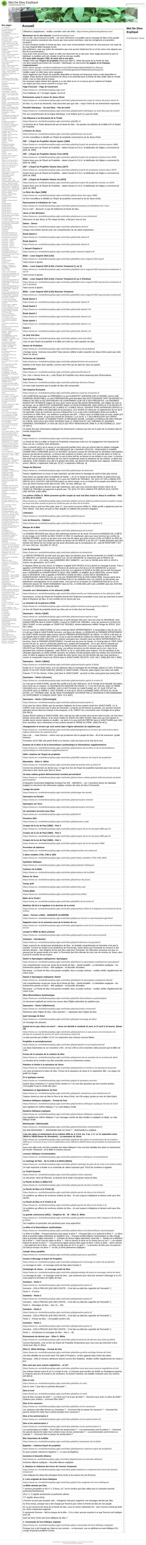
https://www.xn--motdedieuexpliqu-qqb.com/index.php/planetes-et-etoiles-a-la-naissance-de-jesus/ (69, 1068)
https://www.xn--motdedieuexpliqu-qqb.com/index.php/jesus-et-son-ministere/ (60, 216)
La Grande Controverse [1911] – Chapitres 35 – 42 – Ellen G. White (11, 331)
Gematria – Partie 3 (8, 244)
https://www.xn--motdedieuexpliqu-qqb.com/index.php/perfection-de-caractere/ (60, 361)
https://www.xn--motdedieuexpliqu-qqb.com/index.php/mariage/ (53, 438)
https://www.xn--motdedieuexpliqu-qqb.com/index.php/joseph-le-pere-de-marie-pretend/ (64, 935)
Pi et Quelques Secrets (9, 505)
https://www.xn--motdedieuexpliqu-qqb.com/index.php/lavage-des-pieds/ (57, 792)
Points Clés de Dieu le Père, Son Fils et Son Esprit (11, 515)
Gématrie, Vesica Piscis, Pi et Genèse (11, 248)
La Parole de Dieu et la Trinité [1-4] (9, 352)
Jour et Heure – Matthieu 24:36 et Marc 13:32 (10, 305)
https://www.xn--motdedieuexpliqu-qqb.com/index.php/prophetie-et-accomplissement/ (64, 1045)
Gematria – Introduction (9, 239)
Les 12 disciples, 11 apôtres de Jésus (11, 409)
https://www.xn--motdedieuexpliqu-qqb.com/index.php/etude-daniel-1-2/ (57, 324)
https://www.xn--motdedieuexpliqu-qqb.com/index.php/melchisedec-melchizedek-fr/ (62, 1127)
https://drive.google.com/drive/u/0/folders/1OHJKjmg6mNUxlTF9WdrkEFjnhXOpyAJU (63, 70)
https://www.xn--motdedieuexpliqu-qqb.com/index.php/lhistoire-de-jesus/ (57, 134)
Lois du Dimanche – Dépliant (11, 453)
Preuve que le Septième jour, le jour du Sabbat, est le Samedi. (11, 527)
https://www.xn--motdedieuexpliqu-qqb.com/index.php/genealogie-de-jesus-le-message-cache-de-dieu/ (71, 1272)
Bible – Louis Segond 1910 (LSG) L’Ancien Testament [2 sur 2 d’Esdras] (11, 104)
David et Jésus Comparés (10, 155)
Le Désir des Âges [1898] (10, 383)
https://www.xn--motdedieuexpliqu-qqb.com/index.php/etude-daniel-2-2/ (57, 316)
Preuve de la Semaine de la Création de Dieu (11, 523)
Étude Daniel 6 (7, 212)
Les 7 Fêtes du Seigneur (10, 412)
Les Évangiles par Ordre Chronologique (10, 421)
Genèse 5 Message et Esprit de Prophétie (11, 254)
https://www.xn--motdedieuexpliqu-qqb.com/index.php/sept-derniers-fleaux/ (59, 382)
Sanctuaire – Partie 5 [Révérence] (9, 579)
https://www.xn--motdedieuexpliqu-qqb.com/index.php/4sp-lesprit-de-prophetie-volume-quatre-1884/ (70, 144)
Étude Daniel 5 (7, 210)
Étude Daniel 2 (7, 205)
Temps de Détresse (8, 602)
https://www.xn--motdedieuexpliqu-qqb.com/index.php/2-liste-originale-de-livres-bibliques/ (66, 1482)
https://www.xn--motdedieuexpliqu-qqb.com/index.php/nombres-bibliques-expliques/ (63, 1114)
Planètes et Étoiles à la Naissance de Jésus (9, 508)
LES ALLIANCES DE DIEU (10, 418)
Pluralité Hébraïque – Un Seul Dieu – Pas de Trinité (10, 512)
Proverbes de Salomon (9, 543)
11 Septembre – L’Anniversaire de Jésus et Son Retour (10, 34)
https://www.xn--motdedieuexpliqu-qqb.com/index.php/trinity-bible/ (55, 894)
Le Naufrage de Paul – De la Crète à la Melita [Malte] (11, 388)
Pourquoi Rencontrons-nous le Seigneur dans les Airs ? (11, 520)
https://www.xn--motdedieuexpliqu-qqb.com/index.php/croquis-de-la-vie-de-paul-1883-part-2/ (67, 836)
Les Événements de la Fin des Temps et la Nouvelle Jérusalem (10, 425)
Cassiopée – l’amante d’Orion (9, 112)
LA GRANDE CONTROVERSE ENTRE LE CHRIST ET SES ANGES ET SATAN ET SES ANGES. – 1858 (11, 337)
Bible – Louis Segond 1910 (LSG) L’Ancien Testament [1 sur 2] (11, 99)
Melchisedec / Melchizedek (11, 460)
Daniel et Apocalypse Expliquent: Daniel (9, 144)
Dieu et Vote (6, 170)
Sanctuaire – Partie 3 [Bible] (11, 575)
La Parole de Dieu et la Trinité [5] (9, 355)
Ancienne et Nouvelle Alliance (9, 84)
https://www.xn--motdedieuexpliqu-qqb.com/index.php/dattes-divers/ (55, 227)
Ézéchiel (5, 231)
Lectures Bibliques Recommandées (8, 406)
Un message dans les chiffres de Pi (9, 624)
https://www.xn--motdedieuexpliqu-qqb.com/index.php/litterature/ (54, 516)
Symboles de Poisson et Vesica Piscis (10, 598)
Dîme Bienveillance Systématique (8, 175)
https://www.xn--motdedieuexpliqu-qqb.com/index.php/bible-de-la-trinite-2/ (58, 901)
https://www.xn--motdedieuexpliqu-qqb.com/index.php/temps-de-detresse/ (58, 470)
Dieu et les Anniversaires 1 (10, 163)
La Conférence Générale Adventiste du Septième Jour (10, 320)
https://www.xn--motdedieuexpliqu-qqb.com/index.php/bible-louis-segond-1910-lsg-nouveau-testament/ (72, 295)
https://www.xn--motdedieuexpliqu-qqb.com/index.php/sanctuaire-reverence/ (59, 1009)
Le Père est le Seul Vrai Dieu (10, 392)
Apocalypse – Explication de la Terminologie (11, 88)
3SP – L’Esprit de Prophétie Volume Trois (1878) (11, 66)
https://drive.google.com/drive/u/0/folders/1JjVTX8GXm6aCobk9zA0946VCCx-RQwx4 (63, 67)
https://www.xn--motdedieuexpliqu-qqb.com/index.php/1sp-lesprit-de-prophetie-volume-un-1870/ (68, 183)
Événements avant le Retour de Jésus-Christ (11, 216)
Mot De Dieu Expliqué (23, 2)
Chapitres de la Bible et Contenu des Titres (9, 122)
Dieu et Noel (6, 168)
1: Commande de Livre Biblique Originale (9, 29)
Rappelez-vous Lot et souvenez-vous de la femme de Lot (11, 554)
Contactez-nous (7, 128)
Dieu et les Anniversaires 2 (10, 165)
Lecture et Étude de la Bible (11, 404)
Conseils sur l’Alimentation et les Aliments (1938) (10, 125)
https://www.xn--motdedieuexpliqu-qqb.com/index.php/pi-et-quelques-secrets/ (60, 1080)
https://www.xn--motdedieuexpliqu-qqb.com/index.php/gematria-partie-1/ (57, 1326)
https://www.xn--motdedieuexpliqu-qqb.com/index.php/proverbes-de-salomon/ (60, 850)
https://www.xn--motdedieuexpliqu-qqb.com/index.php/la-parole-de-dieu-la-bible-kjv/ (63, 1185)
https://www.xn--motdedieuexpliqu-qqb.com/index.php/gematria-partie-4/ (57, 1285)
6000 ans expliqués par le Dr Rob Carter (11, 74)
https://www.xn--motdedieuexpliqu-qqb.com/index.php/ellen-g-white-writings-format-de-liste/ (67, 1352)
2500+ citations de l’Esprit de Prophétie (10, 52)
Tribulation (6, 612)
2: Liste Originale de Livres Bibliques (10, 48)
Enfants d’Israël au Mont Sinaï (10, 201)
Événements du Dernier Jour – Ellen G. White (11, 219)
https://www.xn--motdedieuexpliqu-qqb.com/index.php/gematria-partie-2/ (57, 1312)
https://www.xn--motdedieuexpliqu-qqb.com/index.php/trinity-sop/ (54, 887)
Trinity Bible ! (7, 614)
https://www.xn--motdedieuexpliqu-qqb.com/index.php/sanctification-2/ (56, 372)
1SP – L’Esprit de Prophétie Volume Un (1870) (11, 45)
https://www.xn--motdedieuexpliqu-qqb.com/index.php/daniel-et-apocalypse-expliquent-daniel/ (67, 980)
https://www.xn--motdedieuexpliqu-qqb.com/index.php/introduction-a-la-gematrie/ (62, 942)
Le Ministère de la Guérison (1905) (11, 385)
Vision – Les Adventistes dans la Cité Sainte (10, 642)
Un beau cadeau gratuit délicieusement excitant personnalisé (9, 620)
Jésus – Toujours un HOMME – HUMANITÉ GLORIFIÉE (9, 267)
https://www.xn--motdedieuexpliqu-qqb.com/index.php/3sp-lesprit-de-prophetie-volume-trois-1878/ (69, 157)
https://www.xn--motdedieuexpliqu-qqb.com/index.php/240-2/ (52, 814)
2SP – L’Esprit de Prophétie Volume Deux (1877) (11, 55)
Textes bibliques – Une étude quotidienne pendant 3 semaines (11, 609)
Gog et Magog (7, 260)
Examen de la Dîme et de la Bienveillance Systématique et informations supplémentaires (11, 224)
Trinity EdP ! (6, 615)
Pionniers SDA (7, 506)
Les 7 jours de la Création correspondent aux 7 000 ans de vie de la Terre (10, 415)
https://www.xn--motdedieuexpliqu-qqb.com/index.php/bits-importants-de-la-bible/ (62, 1441)
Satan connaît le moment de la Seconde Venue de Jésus (11, 590)
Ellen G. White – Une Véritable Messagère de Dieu (11, 180)
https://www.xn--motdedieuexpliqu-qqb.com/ (44, 90)
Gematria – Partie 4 (8, 246)
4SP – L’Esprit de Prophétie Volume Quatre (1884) (11, 71)
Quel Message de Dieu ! (10, 551)
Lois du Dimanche (8, 451)
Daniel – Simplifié (8, 141)
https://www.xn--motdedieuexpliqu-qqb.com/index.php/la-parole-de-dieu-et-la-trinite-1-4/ (65, 1205)
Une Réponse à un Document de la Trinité (9, 635)
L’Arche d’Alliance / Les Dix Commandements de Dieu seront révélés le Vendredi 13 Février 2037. (11, 310)
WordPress (73, 1543)
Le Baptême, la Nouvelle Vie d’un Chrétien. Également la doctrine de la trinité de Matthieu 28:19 (11, 379)
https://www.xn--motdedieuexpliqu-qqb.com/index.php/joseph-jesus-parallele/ (60, 1255)
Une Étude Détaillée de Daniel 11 (9, 632)
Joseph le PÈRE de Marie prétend (10, 302)
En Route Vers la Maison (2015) (10, 197)
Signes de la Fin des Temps (11, 594)
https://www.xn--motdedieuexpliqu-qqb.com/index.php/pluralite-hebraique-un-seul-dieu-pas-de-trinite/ (71, 111)
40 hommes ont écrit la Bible (11, 68)
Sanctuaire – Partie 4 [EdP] (11, 576)
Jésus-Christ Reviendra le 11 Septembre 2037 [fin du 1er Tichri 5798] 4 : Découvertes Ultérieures (11, 282)
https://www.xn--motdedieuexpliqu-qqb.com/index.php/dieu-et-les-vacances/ (59, 1406)
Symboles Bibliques (8, 596)
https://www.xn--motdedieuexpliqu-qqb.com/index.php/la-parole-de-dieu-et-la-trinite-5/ (64, 1192)
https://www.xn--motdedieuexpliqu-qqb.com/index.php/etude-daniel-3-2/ (57, 309)
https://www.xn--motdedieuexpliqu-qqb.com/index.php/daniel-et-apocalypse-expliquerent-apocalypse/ (71, 962)
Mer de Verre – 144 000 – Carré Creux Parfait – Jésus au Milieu (11, 463)
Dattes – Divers (7, 153)
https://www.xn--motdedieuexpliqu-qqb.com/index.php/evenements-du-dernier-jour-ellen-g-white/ (69, 1340)
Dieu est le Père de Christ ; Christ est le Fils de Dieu (10, 161)
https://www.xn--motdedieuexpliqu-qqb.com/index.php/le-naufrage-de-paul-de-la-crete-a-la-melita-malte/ (72, 1164)
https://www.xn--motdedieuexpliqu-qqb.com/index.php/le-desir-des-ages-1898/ (60, 195)
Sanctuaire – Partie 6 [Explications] (9, 582)
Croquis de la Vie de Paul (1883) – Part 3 (10, 138)
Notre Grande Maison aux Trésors (10, 481)
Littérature (6, 449)
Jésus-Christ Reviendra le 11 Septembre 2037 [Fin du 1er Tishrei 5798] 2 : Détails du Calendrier (11, 288)
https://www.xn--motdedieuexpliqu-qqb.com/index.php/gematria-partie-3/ (57, 1299)
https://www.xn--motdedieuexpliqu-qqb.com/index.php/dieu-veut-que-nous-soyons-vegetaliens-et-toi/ (71, 1368)
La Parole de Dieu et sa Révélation (9, 358)
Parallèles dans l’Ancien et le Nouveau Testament (10, 487)
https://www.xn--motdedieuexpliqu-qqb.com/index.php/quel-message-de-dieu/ (60, 1019)
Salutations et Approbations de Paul (11, 564)
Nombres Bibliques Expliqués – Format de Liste (11, 470)
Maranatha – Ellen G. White (11, 455)
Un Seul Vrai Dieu (8, 630)
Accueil (5, 81)
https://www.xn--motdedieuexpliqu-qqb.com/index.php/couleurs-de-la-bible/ (59, 872)
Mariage (5, 456)
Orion (4, 484)
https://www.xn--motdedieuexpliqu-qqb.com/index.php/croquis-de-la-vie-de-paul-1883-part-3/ (67, 829)
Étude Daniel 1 (7, 203)
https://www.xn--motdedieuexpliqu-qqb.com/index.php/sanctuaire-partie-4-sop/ (60, 617)
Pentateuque (6, 496)
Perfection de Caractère (9, 498)
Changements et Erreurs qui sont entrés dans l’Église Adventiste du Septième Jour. (11, 118)
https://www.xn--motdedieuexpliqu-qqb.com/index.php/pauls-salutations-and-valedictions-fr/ (67, 1093)
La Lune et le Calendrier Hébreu (9, 349)
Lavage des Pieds (8, 370)
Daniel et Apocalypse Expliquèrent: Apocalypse (10, 148)
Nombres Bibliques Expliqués (8, 466)
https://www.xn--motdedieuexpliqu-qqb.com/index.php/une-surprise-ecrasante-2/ (61, 393)
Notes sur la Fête (8, 477)
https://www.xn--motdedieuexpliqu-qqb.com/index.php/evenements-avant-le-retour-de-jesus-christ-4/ (70, 100)
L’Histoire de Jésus (8, 317)
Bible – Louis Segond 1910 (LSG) (10, 95)
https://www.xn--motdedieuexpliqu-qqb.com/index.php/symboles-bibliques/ (58, 865)
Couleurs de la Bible (8, 129)
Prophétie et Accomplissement (8, 531)
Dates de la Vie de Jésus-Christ (10, 151)
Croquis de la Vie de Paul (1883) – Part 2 (10, 135)
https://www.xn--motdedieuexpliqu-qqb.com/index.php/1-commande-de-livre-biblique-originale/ (68, 1525)
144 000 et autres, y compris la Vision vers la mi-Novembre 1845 (11, 38)
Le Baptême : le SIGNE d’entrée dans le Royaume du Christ (10, 374)
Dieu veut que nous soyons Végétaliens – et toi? (11, 172)
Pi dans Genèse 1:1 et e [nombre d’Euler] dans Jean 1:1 (11, 501)
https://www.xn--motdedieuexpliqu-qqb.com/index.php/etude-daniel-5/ (56, 244)
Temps (5, 601)
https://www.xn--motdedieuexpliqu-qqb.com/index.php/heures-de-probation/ (59, 349)
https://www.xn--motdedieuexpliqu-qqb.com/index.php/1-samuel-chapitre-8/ (59, 252)
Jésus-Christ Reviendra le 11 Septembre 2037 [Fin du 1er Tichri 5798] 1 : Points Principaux (11, 276)
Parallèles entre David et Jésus (10, 491)
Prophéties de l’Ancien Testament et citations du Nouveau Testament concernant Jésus (10, 536)
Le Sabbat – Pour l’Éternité (10, 396)
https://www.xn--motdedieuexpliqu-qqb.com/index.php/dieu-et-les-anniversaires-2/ (62, 1419)
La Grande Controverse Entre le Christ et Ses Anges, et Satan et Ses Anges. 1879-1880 (9, 344)
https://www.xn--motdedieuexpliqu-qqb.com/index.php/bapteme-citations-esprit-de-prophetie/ (67, 1449)
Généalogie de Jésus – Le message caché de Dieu (10, 251)
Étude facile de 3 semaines (11, 213)
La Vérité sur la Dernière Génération (10, 368)
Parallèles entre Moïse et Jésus (10, 494)
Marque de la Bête (8, 458)
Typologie (5, 617)
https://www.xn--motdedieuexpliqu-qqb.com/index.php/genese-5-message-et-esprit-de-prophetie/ (69, 1262)
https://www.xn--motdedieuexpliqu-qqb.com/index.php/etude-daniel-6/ (56, 237)
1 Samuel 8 (6, 27)
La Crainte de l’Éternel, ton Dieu (10, 324)
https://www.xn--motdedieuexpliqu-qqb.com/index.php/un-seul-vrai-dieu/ (57, 338)
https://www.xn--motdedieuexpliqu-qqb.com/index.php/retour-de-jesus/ (56, 880)
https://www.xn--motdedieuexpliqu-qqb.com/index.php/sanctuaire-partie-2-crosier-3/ (63, 680)
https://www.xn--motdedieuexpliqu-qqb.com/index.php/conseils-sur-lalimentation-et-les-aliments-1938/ (71, 593)
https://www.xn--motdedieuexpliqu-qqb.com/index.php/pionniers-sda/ (56, 821)
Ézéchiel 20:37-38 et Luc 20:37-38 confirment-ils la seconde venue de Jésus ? (10, 234)
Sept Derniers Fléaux (9, 592)
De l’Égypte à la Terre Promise (9, 157)
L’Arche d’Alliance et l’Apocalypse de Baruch (9, 314)
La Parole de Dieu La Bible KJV (10, 361)
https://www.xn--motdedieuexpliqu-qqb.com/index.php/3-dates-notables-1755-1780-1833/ (65, 858)
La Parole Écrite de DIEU (10, 364)
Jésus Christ (6, 270)
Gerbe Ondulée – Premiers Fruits (10, 257)
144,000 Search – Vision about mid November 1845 (10, 42)
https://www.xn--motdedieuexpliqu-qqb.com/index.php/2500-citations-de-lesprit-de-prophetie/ (67, 757)
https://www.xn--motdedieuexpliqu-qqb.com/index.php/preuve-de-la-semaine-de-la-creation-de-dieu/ (70, 1057)
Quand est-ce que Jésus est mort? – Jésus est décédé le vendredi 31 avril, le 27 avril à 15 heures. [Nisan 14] (11, 547)
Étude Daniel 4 (7, 208)
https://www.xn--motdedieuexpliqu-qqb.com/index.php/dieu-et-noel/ (55, 1394)
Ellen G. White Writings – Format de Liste (10, 194)
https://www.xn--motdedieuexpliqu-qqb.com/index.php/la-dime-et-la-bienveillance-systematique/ (68, 1230)
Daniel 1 (5, 142)
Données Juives (7, 178)
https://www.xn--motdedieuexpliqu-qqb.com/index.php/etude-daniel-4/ (56, 302)
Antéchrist (6, 86)
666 (4, 76)
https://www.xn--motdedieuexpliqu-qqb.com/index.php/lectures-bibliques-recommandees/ (65, 1157)
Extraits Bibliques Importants (8, 228)
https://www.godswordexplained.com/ (95, 31)
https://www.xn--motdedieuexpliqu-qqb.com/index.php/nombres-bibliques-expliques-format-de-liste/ (70, 1104)
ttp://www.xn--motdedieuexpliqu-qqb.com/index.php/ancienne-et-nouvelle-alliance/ (63, 1459)
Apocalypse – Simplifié (9, 91)
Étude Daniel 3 (7, 207)
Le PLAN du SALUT (8, 394)
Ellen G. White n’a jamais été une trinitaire (10, 191)
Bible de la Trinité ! (8, 110)
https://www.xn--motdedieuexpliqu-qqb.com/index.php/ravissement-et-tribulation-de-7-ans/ (66, 206)
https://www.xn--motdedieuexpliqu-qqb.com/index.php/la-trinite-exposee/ (57, 1175)
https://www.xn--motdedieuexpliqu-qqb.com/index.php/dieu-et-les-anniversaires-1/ (62, 1426)
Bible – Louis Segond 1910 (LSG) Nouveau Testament (10, 108)
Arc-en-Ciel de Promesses (10, 93)
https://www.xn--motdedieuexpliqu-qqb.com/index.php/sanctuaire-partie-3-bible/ (61, 664)
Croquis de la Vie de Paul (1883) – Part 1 (10, 131)
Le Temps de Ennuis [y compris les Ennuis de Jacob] (9, 401)
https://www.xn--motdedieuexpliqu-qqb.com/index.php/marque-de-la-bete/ (58, 530)
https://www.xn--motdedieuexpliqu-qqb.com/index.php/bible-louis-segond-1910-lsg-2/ (63, 259)
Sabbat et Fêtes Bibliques (10, 562)
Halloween (6, 262)
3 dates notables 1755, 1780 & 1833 (11, 58)
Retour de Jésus (7, 560)
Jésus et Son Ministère (9, 272)
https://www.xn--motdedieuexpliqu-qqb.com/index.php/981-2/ (52, 121)
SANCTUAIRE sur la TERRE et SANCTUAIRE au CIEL (11, 586)
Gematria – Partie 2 (8, 242)
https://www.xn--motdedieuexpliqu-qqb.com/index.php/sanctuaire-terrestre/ (58, 807)
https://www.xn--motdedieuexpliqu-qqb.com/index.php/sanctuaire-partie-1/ (58, 702)
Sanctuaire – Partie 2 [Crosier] (9, 572)
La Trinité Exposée (8, 366)
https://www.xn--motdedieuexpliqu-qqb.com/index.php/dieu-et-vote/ (55, 1383)
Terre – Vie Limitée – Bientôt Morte (11, 605)
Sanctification (7, 567)
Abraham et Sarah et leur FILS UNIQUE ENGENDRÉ (11, 79)
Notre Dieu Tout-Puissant (10, 479)
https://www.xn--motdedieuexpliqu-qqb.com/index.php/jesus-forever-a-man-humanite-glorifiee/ (68, 918)
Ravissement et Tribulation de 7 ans (10, 557)
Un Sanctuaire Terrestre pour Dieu (11, 627)
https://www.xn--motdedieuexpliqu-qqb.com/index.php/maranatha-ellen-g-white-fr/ (62, 765)
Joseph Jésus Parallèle (9, 299)
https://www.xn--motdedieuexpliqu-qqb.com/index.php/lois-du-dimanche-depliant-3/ (62, 523)
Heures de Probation (9, 263)
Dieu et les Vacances (9, 167)
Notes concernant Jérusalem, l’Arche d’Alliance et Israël (8, 474)
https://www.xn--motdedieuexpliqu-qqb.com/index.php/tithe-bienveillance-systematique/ (65, 998)
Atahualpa (80, 1543)
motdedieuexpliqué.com (62, 35)
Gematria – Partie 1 (8, 241)
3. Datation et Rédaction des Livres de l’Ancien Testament (11, 62)
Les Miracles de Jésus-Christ (9, 428)
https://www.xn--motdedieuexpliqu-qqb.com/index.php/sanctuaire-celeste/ (58, 800)
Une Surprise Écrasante (10, 638)
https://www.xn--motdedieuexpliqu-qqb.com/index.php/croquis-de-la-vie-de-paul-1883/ (63, 843)
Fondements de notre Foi (10, 237)
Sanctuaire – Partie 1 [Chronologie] (9, 569)
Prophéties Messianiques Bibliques (10, 540)
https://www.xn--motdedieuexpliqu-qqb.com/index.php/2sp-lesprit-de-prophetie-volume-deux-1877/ (70, 170)
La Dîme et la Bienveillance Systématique (11, 327)
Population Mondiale (9, 517)
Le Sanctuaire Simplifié (9, 398)
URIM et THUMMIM (8, 639)
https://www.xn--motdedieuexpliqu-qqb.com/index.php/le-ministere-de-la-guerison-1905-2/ (65, 606)
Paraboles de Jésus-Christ (10, 485)
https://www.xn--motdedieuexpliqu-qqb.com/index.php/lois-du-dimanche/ (57, 552)
